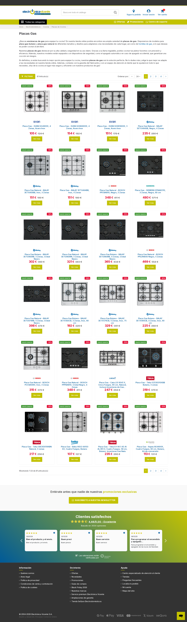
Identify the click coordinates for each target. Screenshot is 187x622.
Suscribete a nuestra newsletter (95, 500)
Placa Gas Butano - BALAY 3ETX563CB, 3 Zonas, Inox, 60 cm (74, 320)
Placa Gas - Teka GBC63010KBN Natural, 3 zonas (37, 447)
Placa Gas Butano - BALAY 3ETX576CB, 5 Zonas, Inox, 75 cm (112, 320)
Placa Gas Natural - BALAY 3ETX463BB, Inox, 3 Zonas (36, 191)
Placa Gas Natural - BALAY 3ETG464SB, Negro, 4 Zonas (150, 127)
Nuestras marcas (78, 591)
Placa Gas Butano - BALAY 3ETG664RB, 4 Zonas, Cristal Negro (112, 256)
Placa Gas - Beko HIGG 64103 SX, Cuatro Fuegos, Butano (74, 447)
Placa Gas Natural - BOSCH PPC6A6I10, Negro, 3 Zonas (112, 191)
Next (165, 540)
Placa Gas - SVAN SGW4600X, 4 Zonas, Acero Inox (75, 127)
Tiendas (125, 577)
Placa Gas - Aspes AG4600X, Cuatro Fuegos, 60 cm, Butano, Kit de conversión (150, 448)
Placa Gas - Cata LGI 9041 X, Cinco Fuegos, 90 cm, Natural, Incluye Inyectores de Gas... (112, 384)
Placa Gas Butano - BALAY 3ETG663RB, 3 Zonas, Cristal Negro (36, 256)
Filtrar (28, 76)
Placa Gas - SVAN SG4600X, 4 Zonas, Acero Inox (37, 127)
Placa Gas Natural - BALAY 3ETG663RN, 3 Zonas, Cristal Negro (74, 256)
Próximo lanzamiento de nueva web (94, 2)
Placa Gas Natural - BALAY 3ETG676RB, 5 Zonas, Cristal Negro (36, 320)
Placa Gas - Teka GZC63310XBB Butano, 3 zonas (150, 383)
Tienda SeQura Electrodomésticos (86, 601)
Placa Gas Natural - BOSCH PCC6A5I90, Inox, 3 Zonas (36, 383)
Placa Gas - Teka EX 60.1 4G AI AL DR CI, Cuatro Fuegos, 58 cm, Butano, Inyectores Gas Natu (112, 448)
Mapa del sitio (128, 591)
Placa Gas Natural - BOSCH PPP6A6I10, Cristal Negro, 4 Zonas (74, 384)
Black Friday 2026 (79, 587)
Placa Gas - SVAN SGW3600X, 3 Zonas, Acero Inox (112, 127)
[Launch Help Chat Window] (181, 616)
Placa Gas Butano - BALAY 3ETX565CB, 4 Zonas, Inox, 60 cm (150, 320)
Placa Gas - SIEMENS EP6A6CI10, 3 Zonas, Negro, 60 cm (150, 191)
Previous (21, 540)
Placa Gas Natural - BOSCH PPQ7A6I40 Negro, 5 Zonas (150, 255)
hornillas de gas (145, 44)
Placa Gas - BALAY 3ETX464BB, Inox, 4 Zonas (74, 191)
